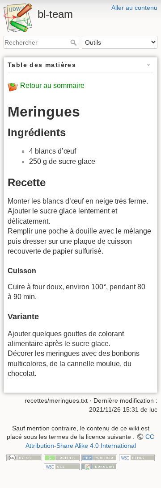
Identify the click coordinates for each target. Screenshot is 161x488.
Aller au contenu (134, 7)
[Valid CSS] (62, 466)
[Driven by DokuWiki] (99, 466)
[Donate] (62, 457)
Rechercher (74, 42)
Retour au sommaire (52, 85)
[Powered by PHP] (99, 457)
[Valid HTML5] (137, 457)
